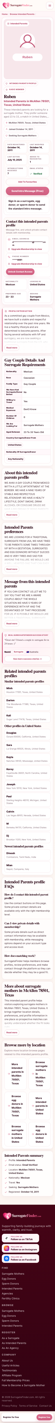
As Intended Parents (14, 1343)
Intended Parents (12, 1288)
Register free (44, 1417)
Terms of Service (28, 1405)
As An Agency (10, 1348)
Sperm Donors (10, 1283)
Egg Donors (9, 1278)
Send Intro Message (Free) (27, 190)
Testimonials (9, 1370)
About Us (7, 1360)
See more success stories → (27, 659)
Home (5, 14)
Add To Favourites (27, 182)
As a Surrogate (10, 1338)
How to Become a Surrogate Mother (23, 1385)
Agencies (7, 1293)
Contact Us (45, 1405)
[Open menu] (49, 5)
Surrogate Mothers (13, 1273)
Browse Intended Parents (22, 14)
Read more (11, 347)
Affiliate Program (12, 1375)
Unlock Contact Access (20, 271)
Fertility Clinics (11, 1298)
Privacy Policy (9, 1405)
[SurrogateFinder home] (23, 5)
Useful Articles (10, 1365)
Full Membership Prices (16, 1380)
